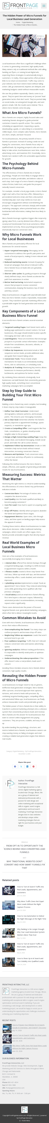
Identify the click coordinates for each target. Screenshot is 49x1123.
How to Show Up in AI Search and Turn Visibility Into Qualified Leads (30, 959)
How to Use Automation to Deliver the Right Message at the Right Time (31, 917)
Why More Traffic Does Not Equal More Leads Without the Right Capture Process (30, 904)
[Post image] (8, 890)
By (33, 751)
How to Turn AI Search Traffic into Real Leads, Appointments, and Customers (30, 890)
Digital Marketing (18, 751)
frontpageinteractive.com (15, 1088)
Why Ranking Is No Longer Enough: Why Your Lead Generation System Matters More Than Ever (31, 932)
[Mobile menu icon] (44, 6)
